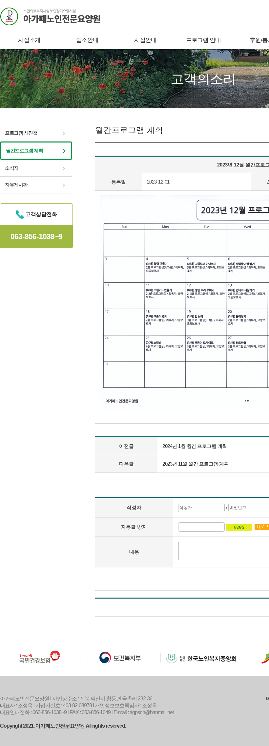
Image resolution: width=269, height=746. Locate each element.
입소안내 (87, 40)
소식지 (11, 168)
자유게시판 (16, 184)
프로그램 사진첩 (21, 133)
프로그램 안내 (203, 40)
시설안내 (145, 40)
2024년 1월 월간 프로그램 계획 (194, 446)
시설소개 (29, 40)
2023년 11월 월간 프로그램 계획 (195, 464)
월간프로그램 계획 (24, 150)
